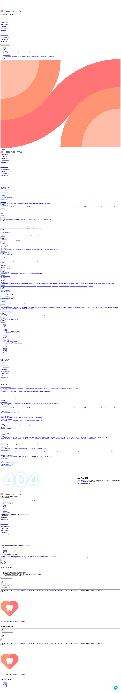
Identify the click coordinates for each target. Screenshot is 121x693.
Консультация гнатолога (46, 286)
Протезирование (4, 192)
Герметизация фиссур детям (12, 315)
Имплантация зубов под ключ (67, 206)
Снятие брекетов (4, 283)
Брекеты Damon (110, 283)
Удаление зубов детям (5, 319)
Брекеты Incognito (97, 283)
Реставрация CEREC (15, 240)
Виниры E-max (4, 261)
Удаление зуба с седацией (52, 249)
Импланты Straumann (8, 207)
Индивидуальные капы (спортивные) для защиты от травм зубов (38, 303)
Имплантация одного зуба (79, 206)
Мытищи (5, 349)
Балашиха (5, 352)
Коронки (40, 228)
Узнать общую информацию (7, 688)
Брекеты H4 (104, 283)
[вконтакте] (3, 17)
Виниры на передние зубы (13, 261)
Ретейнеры (74, 286)
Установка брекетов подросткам (17, 303)
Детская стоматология (5, 290)
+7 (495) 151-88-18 (4, 26)
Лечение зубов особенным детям (14, 308)
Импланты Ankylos (109, 206)
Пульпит (20, 219)
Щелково (5, 350)
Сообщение (3, 638)
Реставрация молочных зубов (50, 307)
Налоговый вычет (19, 56)
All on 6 (100, 206)
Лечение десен (4, 188)
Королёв (3, 58)
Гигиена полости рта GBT (6, 273)
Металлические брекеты (69, 283)
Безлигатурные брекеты (13, 283)
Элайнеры (91, 286)
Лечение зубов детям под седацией (104, 307)
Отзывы (4, 49)
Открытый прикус (68, 286)
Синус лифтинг (57, 206)
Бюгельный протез (26, 235)
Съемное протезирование (6, 232)
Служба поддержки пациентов (47, 56)
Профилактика (4, 299)
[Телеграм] (3, 16)
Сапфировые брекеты (33, 283)
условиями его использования (73, 557)
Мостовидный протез (5, 228)
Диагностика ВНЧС (14, 286)
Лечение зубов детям (5, 296)
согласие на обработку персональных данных (21, 590)
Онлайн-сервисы (6, 55)
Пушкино (5, 351)
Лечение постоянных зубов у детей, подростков (67, 307)
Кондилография (12, 203)
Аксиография (3, 203)
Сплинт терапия (80, 286)
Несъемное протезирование (6, 224)
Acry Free (6, 235)
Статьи (36, 52)
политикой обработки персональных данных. (91, 557)
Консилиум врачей (22, 203)
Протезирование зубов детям (7, 298)
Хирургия (3, 195)
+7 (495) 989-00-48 (4, 30)
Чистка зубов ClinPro (26, 273)
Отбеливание (3, 265)
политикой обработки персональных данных (48, 590)
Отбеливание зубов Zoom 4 (6, 268)
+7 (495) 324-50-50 (4, 22)
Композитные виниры (34, 261)
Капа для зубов (37, 286)
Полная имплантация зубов (47, 206)
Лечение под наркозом (37, 219)
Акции (4, 48)
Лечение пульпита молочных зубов (23, 307)
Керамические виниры (24, 261)
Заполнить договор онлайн (9, 56)
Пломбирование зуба (46, 219)
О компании (5, 51)
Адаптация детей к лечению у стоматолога (87, 307)
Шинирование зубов (5, 252)
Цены (4, 50)
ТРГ (17, 203)
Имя (2, 581)
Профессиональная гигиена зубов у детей (28, 315)
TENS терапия (4, 277)
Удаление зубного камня (36, 273)
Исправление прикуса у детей (7, 294)
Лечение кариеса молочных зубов (8, 307)
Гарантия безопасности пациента (10, 52)
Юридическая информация (23, 52)
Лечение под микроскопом (6, 219)
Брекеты (2, 280)
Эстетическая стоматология (6, 197)
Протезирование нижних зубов (17, 228)
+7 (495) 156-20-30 (4, 35)
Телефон (4, 583)
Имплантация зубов (5, 187)
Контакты (5, 53)
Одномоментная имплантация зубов (21, 206)
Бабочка (32, 235)
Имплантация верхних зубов (35, 206)
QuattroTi (11, 235)
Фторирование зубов (41, 315)
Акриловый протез (38, 235)
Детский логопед (4, 292)
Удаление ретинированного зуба (7, 249)
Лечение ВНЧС (55, 286)
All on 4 (103, 206)
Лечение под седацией (27, 219)
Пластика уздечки (14, 319)
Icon (1, 216)
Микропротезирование (5, 240)
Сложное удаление (19, 249)
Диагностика (3, 185)
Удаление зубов (4, 246)
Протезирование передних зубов (31, 228)
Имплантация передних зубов (91, 206)
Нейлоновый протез (17, 235)
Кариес (2, 213)
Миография (61, 286)
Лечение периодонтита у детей (37, 307)
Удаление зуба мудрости (28, 249)
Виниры (2, 257)
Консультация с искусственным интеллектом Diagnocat (38, 203)
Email (3, 635)
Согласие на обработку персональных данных (46, 556)
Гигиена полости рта (5, 199)
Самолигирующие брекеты (58, 283)
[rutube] (3, 19)
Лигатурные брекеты (88, 283)
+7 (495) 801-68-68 (4, 21)
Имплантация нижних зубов (7, 206)
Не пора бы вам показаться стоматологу (31, 56)
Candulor (2, 235)
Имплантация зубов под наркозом (35, 207)
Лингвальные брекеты (79, 283)
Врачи (4, 47)
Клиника (2, 570)
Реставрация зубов (5, 193)
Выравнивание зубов (5, 286)
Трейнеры (86, 286)
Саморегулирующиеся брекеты (45, 283)
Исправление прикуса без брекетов (26, 286)
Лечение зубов (4, 190)
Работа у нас (32, 52)
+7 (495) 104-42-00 (4, 39)
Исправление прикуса (5, 200)
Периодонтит (15, 219)
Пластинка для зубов (5, 303)
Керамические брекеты (23, 283)
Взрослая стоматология (6, 182)
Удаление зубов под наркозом (40, 249)
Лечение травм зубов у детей (28, 308)
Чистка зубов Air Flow (17, 273)
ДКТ (8, 203)
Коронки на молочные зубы (6, 312)
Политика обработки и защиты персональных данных (24, 556)
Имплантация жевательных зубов (20, 207)
